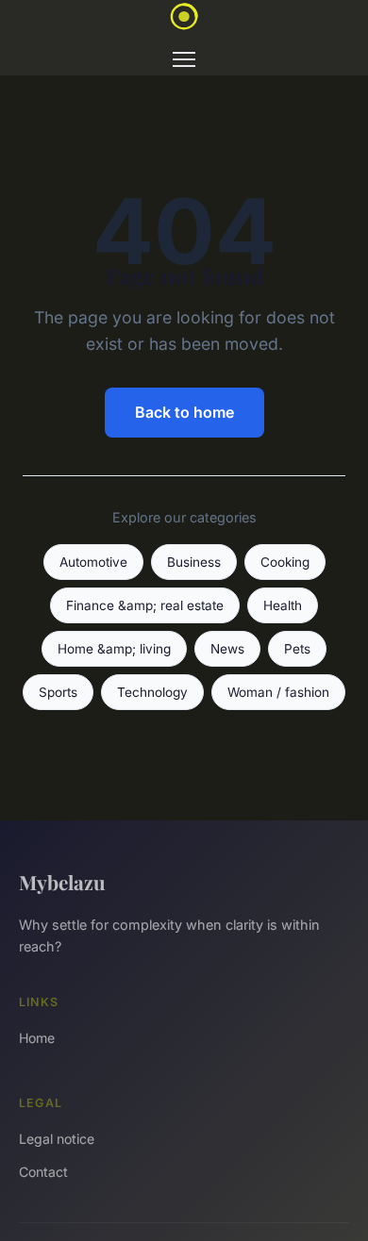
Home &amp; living (114, 648)
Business (194, 562)
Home (37, 1038)
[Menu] (184, 59)
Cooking (284, 562)
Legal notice (56, 1139)
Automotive (93, 562)
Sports (58, 692)
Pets (297, 648)
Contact (43, 1172)
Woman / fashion (278, 692)
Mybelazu (62, 882)
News (227, 648)
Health (282, 605)
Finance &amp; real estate (145, 605)
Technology (152, 692)
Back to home (184, 412)
